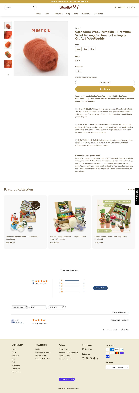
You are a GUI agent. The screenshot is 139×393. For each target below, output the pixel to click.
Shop (47, 14)
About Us (58, 14)
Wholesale (86, 14)
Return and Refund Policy (68, 352)
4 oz (85, 49)
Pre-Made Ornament (43, 352)
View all (131, 189)
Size (77, 44)
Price (77, 56)
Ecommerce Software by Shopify (68, 389)
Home (38, 14)
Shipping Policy (64, 356)
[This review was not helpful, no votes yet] (126, 330)
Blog (68, 14)
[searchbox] (18, 307)
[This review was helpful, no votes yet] (122, 330)
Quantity (79, 67)
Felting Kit (39, 349)
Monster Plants (41, 356)
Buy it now (105, 89)
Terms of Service (65, 359)
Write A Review (100, 288)
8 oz (92, 49)
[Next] (8, 74)
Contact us (99, 14)
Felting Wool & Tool (42, 359)
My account (16, 372)
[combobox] (20, 7)
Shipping (78, 77)
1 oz (78, 49)
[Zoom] (41, 49)
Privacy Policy (64, 349)
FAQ (76, 14)
